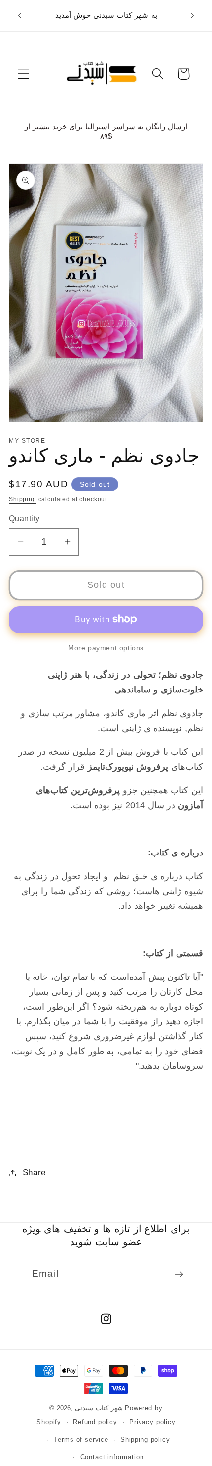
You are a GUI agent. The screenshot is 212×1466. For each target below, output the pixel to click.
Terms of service (81, 1439)
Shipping (22, 499)
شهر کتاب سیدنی (100, 1408)
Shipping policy (145, 1439)
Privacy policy (152, 1421)
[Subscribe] (179, 1274)
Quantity (24, 518)
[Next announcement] (192, 15)
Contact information (112, 1457)
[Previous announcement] (20, 15)
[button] (24, 74)
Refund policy (95, 1421)
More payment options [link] (106, 648)
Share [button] (34, 1172)
